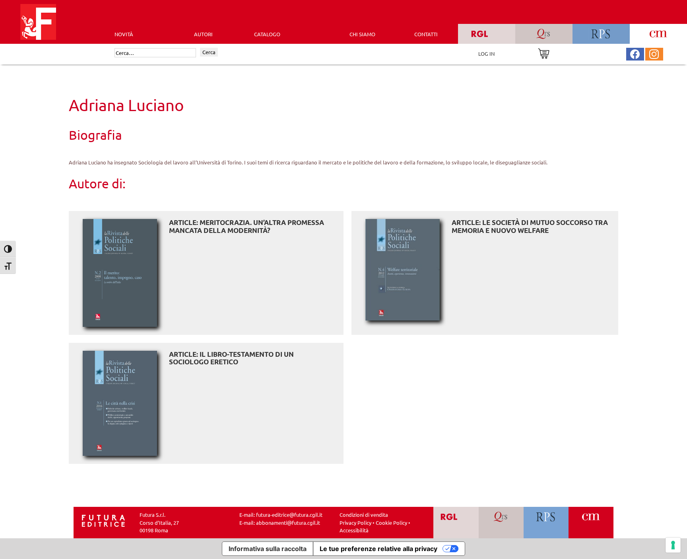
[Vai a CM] (591, 522)
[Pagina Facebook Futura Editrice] (635, 53)
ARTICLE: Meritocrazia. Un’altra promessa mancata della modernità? (246, 226)
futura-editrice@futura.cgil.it (289, 514)
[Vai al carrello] (543, 52)
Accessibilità (354, 530)
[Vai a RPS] (546, 522)
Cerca (208, 52)
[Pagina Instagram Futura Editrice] (654, 53)
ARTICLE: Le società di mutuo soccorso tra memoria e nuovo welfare (530, 226)
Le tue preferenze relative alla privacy (378, 549)
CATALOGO (267, 34)
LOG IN (486, 53)
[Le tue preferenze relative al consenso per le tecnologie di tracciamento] (673, 545)
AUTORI (203, 34)
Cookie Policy (391, 522)
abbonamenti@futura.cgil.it (288, 522)
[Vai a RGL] (456, 522)
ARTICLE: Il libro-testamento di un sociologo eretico (231, 358)
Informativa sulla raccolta (268, 549)
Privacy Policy (355, 522)
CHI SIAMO (362, 34)
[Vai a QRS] (501, 522)
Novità (123, 34)
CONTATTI (426, 34)
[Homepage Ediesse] (103, 520)
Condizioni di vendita (364, 514)
